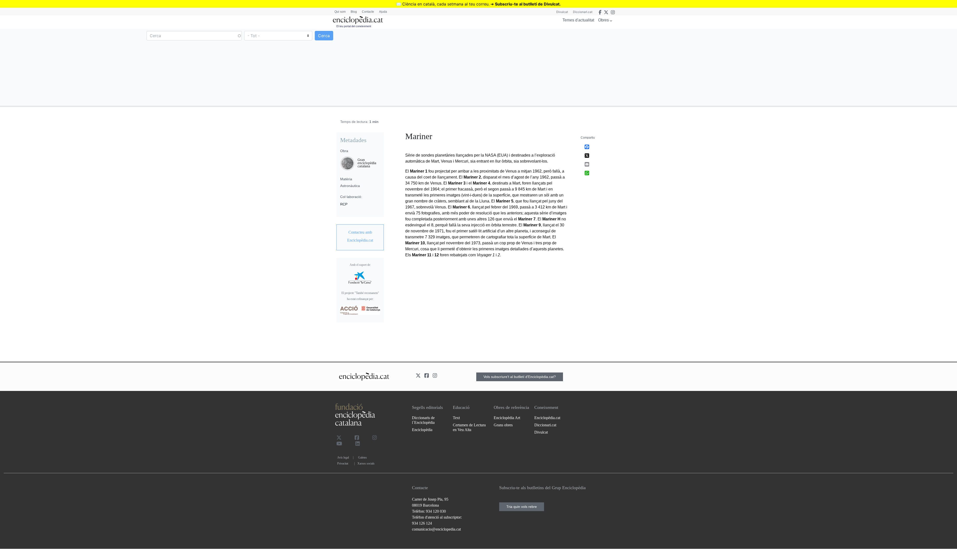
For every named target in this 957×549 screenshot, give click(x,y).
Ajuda (383, 11)
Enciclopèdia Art (507, 418)
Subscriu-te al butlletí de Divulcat (527, 3)
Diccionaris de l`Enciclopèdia (423, 420)
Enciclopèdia (422, 430)
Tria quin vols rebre (521, 507)
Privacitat (342, 463)
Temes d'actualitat (578, 20)
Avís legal (343, 457)
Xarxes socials (366, 463)
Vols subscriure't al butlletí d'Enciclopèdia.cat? (519, 377)
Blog (354, 11)
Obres (603, 20)
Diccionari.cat (582, 12)
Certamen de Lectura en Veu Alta (469, 427)
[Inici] (358, 20)
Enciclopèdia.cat (547, 418)
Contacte (368, 11)
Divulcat (562, 12)
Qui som (340, 11)
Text (456, 418)
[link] (360, 236)
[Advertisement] (717, 67)
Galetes (362, 457)
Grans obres (503, 425)
